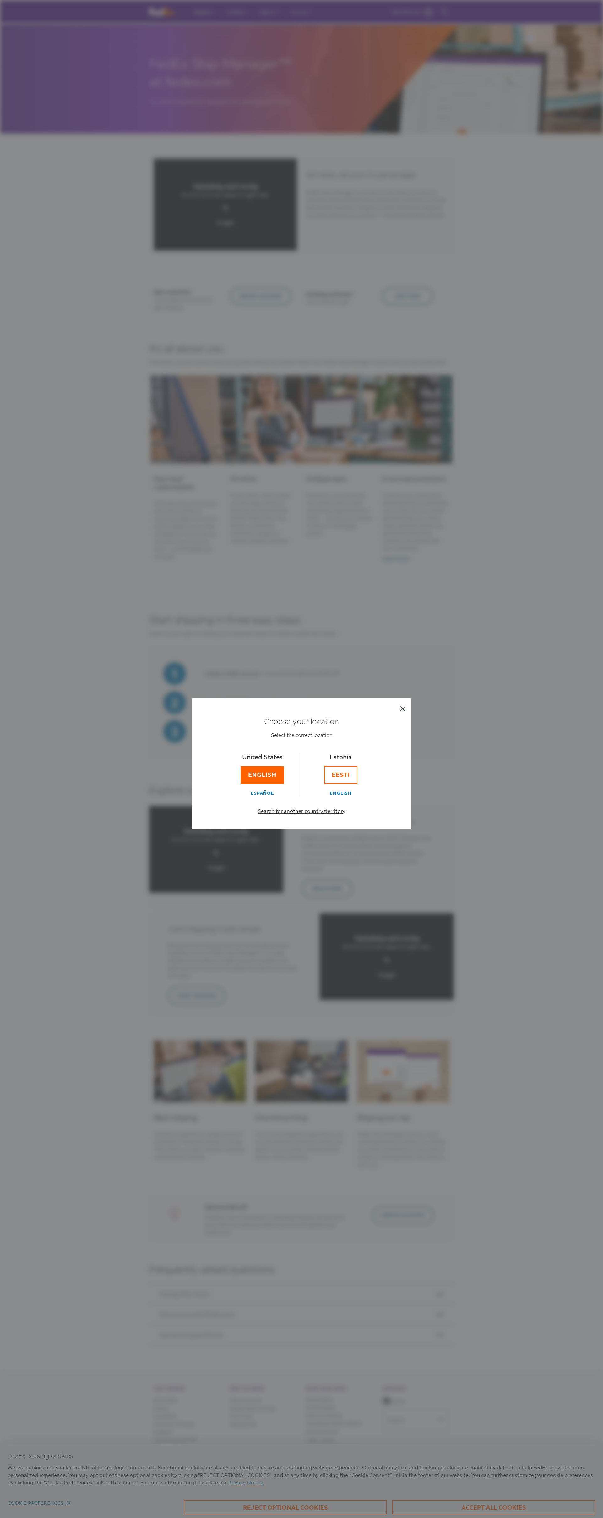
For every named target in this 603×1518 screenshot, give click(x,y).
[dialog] (301, 759)
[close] (403, 709)
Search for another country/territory (301, 811)
